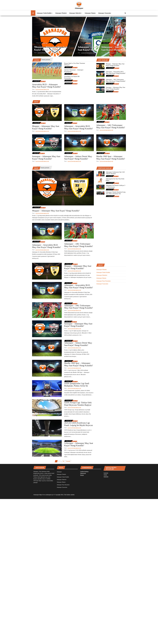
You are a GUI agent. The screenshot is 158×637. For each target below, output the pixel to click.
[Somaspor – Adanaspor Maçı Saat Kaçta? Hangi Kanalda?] (100, 89)
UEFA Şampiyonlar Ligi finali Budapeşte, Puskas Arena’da (76, 384)
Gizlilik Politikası (84, 471)
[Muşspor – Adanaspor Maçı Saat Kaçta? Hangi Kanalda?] (100, 66)
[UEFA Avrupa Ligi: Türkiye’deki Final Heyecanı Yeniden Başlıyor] (47, 407)
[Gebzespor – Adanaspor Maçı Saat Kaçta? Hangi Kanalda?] (47, 448)
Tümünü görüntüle (46, 59)
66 (63, 461)
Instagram (106, 476)
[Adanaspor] (33, 13)
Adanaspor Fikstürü (61, 13)
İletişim (82, 475)
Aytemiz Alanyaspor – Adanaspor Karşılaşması (73, 70)
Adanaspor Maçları (90, 13)
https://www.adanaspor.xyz (46, 494)
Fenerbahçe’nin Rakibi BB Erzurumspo (71, 77)
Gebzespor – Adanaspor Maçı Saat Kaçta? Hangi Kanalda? (78, 444)
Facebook (106, 473)
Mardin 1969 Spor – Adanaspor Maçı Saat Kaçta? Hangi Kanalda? (110, 157)
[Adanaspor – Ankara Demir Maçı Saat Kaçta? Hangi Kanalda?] (79, 142)
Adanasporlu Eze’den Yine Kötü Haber (115, 179)
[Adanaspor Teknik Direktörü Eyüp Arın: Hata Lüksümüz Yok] (100, 193)
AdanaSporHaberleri (44, 53)
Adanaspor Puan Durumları (103, 281)
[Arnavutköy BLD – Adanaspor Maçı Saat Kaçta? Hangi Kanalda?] (47, 70)
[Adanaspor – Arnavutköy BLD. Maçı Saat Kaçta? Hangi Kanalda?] (100, 74)
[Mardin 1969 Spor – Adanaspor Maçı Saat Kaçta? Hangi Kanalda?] (111, 142)
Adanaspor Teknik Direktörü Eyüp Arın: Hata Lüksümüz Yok (115, 193)
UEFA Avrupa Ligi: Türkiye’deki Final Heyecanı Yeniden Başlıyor (78, 403)
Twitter (105, 474)
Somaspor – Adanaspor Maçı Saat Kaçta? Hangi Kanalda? (115, 88)
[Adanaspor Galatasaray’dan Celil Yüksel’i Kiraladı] (100, 173)
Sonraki (68, 461)
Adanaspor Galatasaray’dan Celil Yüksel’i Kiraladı (115, 172)
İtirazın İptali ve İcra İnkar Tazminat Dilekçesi (74, 64)
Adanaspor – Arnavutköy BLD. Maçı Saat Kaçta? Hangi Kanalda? (96, 48)
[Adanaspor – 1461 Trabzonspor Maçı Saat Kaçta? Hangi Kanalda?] (100, 81)
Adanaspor (79, 8)
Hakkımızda (83, 473)
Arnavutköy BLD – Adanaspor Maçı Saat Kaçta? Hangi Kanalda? (46, 85)
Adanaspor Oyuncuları (104, 13)
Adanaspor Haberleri (75, 13)
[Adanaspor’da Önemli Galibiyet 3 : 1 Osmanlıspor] (100, 187)
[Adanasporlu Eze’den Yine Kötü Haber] (100, 180)
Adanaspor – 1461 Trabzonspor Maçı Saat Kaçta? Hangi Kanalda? (120, 48)
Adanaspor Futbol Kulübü (44, 13)
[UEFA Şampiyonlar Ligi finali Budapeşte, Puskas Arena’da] (47, 388)
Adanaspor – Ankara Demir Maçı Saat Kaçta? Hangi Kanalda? (78, 157)
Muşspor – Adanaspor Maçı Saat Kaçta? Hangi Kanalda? (50, 48)
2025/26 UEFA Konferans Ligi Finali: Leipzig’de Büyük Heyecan (78, 424)
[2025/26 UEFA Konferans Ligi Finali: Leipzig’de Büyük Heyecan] (47, 428)
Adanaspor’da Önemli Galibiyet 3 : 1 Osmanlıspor (115, 186)
